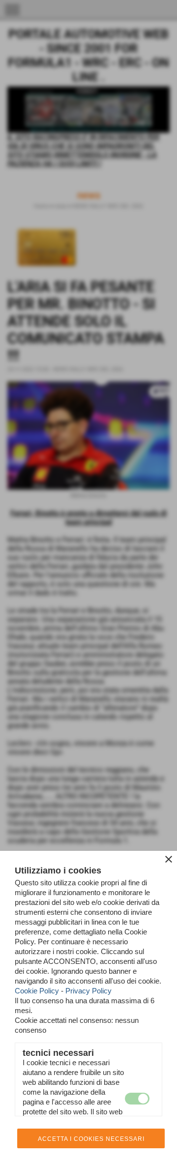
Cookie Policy (37, 991)
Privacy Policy (88, 991)
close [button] (169, 859)
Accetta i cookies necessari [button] (91, 1138)
